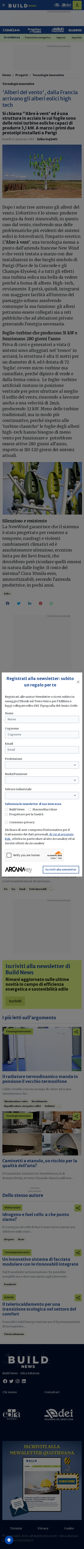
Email (9, 743)
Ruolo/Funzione (16, 774)
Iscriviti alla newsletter (61, 869)
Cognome (12, 728)
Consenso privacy (22, 822)
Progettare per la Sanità (26, 814)
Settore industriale (18, 789)
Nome (9, 713)
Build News (17, 809)
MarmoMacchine (44, 809)
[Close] (78, 682)
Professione (13, 759)
